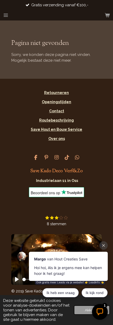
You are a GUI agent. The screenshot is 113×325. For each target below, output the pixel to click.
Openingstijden (56, 102)
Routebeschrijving (56, 120)
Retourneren (56, 93)
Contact (56, 111)
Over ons (56, 139)
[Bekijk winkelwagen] (107, 15)
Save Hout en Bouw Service (56, 129)
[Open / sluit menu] (6, 15)
